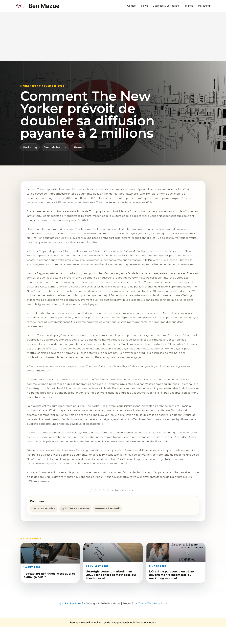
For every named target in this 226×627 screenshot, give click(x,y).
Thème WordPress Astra (152, 603)
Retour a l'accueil (107, 508)
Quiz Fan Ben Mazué (71, 603)
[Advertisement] (113, 36)
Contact (131, 5)
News (144, 5)
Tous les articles (43, 508)
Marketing (204, 5)
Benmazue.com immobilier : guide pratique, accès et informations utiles (113, 622)
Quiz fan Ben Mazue (75, 508)
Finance (188, 5)
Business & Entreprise (166, 5)
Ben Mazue (44, 5)
